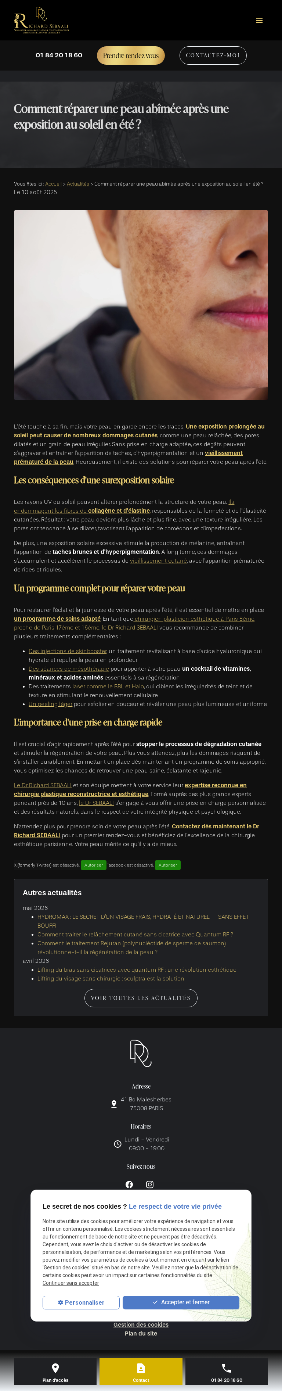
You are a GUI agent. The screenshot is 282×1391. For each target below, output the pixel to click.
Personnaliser (85, 1302)
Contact (141, 1380)
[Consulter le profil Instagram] (150, 1184)
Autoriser (93, 865)
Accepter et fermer (185, 1302)
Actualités (78, 184)
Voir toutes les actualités (141, 998)
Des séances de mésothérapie (69, 669)
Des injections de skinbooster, (68, 651)
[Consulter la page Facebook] (129, 1184)
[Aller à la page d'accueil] (41, 20)
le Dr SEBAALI (96, 803)
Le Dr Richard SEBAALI (43, 785)
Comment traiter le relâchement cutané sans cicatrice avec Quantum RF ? (135, 934)
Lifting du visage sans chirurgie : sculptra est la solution (110, 978)
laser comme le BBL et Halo (107, 686)
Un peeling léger (50, 704)
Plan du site (141, 1333)
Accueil (53, 184)
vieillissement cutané (158, 561)
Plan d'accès (55, 1380)
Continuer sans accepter (71, 1283)
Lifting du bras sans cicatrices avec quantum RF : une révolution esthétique (136, 970)
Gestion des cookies (141, 1324)
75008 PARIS (147, 1104)
